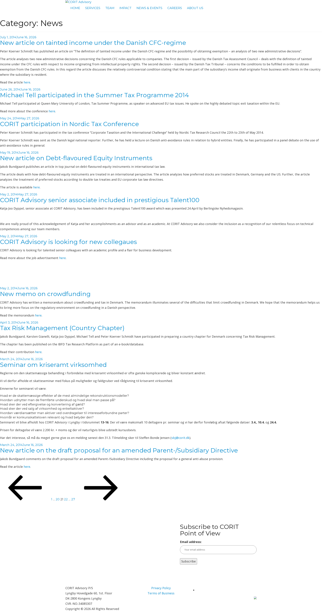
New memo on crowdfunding (45, 294)
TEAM (109, 8)
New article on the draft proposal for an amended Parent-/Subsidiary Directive (119, 450)
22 (66, 499)
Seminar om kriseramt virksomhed (53, 364)
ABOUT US (195, 8)
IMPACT (125, 8)
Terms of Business (161, 593)
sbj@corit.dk (180, 438)
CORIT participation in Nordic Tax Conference (69, 124)
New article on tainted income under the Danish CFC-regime (93, 42)
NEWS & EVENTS (149, 8)
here (27, 82)
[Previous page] (25, 499)
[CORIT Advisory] (78, 2)
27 (73, 499)
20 (58, 499)
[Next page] (101, 499)
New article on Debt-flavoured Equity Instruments (76, 158)
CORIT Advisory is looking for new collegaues (68, 241)
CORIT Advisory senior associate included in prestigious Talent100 (99, 200)
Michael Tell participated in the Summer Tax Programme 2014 (94, 95)
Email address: (191, 542)
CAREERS (174, 8)
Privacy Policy (161, 588)
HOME (75, 8)
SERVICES (92, 8)
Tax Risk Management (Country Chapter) (62, 328)
